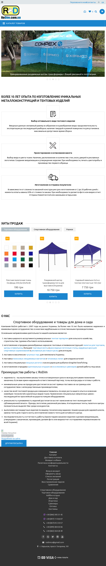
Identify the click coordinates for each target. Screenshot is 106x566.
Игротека (53, 501)
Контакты (91, 2)
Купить (18, 294)
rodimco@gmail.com (55, 542)
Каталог (53, 455)
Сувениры (53, 503)
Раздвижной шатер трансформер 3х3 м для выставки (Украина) (53, 283)
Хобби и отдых (53, 495)
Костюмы (53, 509)
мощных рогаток (34, 363)
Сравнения (53, 484)
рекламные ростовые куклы (44, 350)
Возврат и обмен (53, 460)
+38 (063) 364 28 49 (54, 531)
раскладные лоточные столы (64, 348)
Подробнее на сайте (10, 438)
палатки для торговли (93, 345)
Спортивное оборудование (53, 490)
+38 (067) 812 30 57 (54, 523)
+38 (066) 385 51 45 (54, 514)
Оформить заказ (53, 474)
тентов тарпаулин (59, 338)
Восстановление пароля (53, 482)
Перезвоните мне (78, 2)
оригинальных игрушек (39, 367)
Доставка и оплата (53, 457)
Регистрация (53, 479)
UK (102, 2)
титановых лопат (55, 359)
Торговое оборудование (53, 493)
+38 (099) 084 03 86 (54, 527)
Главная (53, 452)
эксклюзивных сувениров (64, 367)
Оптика (53, 506)
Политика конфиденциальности (53, 463)
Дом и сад (53, 498)
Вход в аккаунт (53, 471)
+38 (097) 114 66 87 (54, 519)
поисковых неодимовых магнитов (29, 359)
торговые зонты (40, 348)
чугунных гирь (33, 355)
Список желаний (53, 476)
